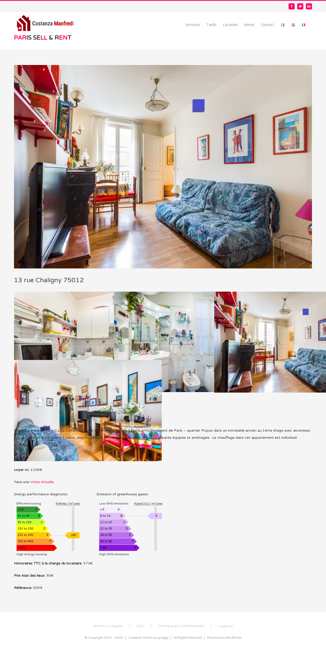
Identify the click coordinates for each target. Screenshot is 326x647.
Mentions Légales (108, 626)
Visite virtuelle (42, 482)
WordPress (234, 637)
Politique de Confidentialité (181, 626)
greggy (163, 637)
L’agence (225, 626)
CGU (140, 626)
